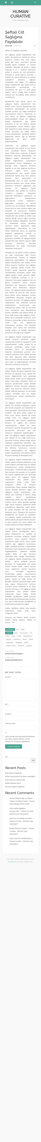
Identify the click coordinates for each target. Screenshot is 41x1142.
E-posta (8, 714)
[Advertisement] (20, 962)
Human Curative (20, 14)
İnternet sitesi (10, 723)
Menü (11, 2)
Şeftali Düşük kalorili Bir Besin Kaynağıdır (20, 776)
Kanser (25, 639)
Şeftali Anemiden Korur (14, 660)
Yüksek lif (21, 646)
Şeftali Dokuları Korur (13, 783)
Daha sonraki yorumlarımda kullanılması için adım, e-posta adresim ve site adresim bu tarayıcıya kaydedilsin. (20, 738)
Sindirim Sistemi (11, 646)
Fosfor (19, 636)
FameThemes (12, 862)
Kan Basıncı (17, 639)
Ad (6, 704)
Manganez (19, 642)
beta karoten (24, 633)
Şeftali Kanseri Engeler (14, 654)
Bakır (16, 633)
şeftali (22, 629)
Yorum (8, 677)
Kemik (31, 639)
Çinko (7, 636)
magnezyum (10, 642)
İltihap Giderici (27, 636)
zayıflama (29, 646)
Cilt (17, 629)
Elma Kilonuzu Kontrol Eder (15, 780)
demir (13, 636)
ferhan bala (8, 46)
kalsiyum (8, 639)
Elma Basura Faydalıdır (13, 773)
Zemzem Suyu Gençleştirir (19, 814)
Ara (6, 757)
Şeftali (26, 642)
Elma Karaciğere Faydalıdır (15, 787)
